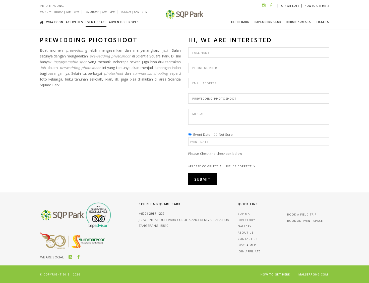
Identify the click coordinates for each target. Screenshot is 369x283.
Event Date (202, 134)
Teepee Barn (239, 22)
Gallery (245, 226)
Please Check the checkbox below (215, 153)
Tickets (322, 22)
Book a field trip (302, 214)
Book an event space (305, 221)
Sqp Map (245, 214)
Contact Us (248, 239)
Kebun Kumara (298, 22)
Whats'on (54, 22)
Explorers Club (268, 22)
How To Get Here (316, 6)
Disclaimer (247, 245)
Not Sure (226, 134)
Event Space (96, 22)
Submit (202, 179)
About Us (246, 232)
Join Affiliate (289, 6)
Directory (246, 220)
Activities (74, 22)
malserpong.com (313, 274)
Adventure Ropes (124, 22)
